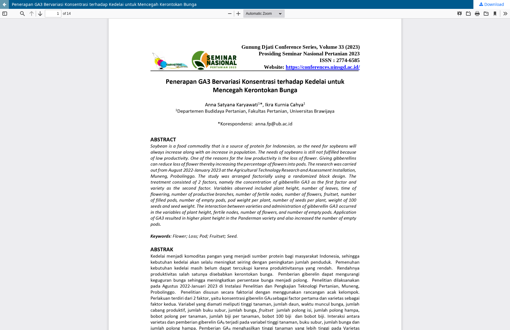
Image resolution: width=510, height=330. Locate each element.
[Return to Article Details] (4, 4)
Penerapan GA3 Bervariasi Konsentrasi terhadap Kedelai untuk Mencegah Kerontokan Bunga (104, 4)
